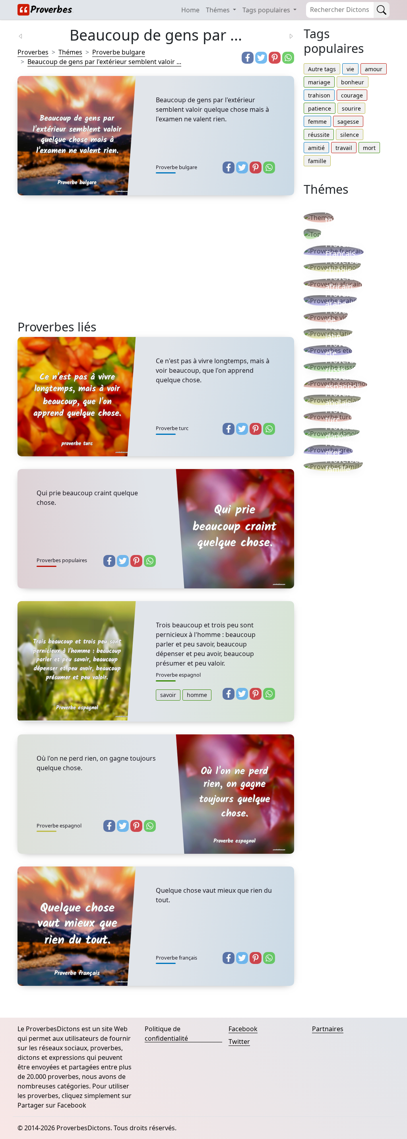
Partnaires (327, 1028)
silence (349, 134)
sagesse (348, 121)
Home (190, 10)
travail (343, 148)
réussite (318, 134)
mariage (319, 82)
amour (373, 69)
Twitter (239, 1041)
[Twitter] (261, 58)
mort (369, 148)
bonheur (352, 82)
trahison (319, 95)
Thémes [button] (218, 10)
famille (317, 161)
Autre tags (322, 69)
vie (350, 69)
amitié (316, 148)
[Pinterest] (275, 58)
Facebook (243, 1028)
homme (197, 695)
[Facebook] (248, 58)
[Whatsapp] (288, 58)
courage (352, 95)
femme (317, 121)
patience (319, 108)
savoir (168, 695)
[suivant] (286, 35)
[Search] (382, 10)
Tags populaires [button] (267, 10)
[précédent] (25, 35)
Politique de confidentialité (166, 1033)
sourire (351, 108)
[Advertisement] (155, 263)
